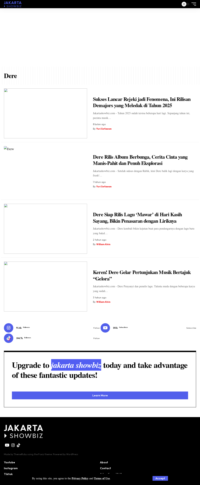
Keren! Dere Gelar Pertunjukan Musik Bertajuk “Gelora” (142, 275)
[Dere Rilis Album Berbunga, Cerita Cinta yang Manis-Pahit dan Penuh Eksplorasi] (45, 171)
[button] (160, 478)
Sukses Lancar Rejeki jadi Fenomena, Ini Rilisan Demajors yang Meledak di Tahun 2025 (141, 102)
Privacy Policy (80, 478)
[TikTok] (18, 445)
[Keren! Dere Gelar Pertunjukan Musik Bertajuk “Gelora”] (45, 286)
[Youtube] (148, 328)
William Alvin (103, 244)
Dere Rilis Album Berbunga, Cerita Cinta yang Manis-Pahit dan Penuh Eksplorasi (140, 160)
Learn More (100, 395)
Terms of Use (102, 478)
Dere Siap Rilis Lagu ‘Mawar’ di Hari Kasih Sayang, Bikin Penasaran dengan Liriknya (137, 217)
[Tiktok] (52, 338)
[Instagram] (52, 328)
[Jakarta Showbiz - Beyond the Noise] (12, 4)
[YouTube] (7, 445)
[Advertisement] (100, 37)
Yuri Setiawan (104, 128)
